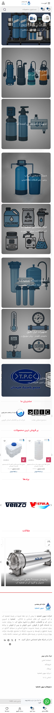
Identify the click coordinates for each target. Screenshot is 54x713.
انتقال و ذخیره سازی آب (25, 622)
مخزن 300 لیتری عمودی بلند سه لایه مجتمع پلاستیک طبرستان (14, 465)
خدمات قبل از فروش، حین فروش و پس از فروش (28, 625)
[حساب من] (3, 3)
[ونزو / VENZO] (14, 505)
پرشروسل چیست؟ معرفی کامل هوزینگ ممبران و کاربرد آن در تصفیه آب (26, 581)
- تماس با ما (47, 677)
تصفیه (13, 619)
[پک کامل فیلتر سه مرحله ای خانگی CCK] (38, 449)
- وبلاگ (49, 669)
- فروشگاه (48, 664)
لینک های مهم (47, 656)
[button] (48, 459)
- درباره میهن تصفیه (44, 673)
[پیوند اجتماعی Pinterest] (8, 640)
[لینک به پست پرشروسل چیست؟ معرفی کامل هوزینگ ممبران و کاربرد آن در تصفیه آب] (26, 562)
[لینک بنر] (26, 27)
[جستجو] (4, 9)
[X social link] (12, 640)
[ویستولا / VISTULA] (38, 505)
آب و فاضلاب (41, 622)
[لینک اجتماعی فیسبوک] (15, 640)
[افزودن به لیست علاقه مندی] (30, 441)
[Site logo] (26, 3)
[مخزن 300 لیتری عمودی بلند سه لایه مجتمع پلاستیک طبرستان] (13, 449)
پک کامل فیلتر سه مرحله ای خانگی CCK (39, 464)
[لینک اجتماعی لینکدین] (5, 640)
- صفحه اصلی (47, 660)
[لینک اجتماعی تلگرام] (10, 644)
